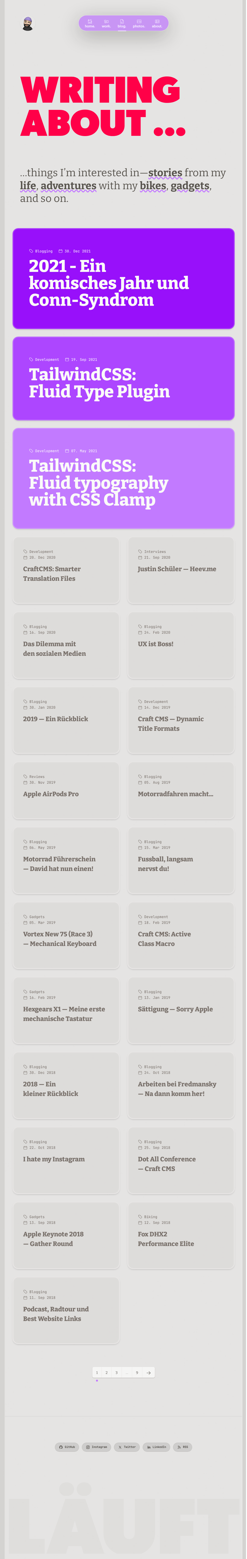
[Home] (27, 23)
